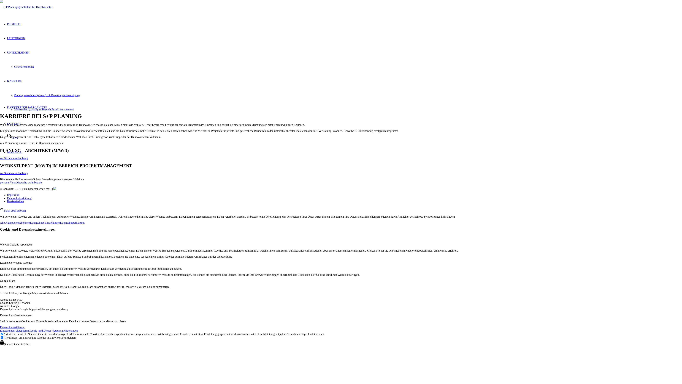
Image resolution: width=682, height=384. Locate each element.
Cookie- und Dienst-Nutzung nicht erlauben (53, 330)
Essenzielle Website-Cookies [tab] (16, 262)
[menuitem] (344, 107)
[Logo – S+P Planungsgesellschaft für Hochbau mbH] (26, 7)
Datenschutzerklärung (72, 222)
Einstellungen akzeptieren (14, 330)
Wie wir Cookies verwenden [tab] (16, 244)
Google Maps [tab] (7, 280)
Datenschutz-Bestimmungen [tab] (16, 315)
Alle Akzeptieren (9, 222)
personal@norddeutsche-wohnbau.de (21, 182)
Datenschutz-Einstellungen (45, 222)
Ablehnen (24, 222)
